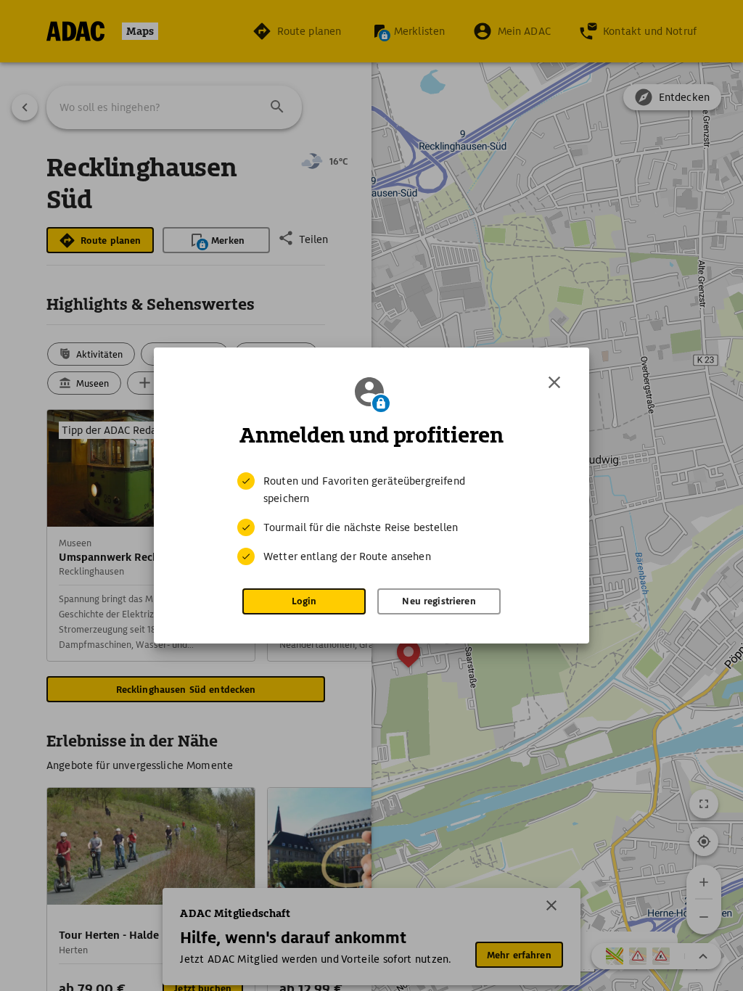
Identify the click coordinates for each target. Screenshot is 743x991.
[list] (371, 518)
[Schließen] (554, 382)
